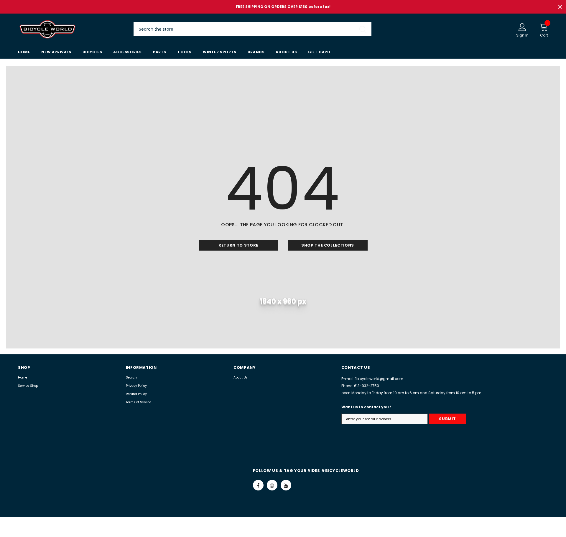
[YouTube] (286, 485)
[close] (560, 7)
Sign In (522, 35)
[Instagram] (272, 485)
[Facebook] (258, 485)
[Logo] (71, 29)
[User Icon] (522, 27)
